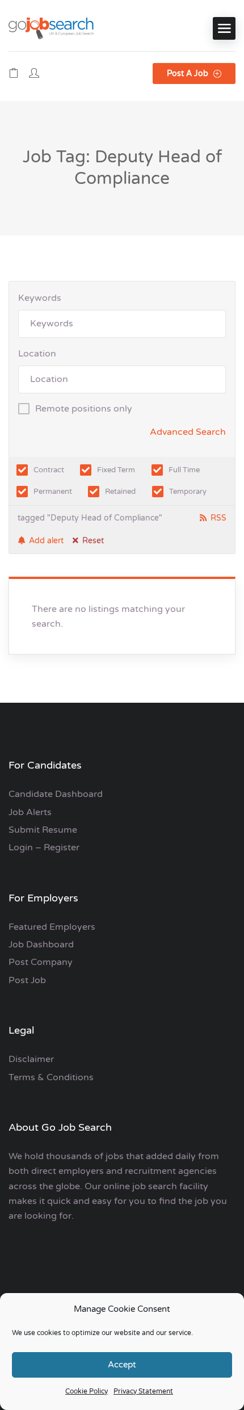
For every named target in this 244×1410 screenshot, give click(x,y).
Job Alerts (30, 812)
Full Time (184, 470)
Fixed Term (116, 470)
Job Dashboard (41, 944)
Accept (122, 1364)
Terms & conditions (51, 1077)
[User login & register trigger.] (34, 73)
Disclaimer (31, 1059)
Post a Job (189, 73)
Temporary (188, 491)
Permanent (52, 491)
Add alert (46, 540)
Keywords (39, 298)
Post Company (41, 962)
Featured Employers (52, 927)
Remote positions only (83, 408)
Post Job (27, 980)
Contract (48, 470)
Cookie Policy (86, 1391)
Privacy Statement (143, 1391)
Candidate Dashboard (56, 794)
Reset (93, 540)
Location (37, 353)
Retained (120, 491)
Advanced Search (188, 432)
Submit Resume (43, 830)
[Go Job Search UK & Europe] (51, 28)
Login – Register (44, 847)
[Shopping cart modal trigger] (14, 73)
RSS (218, 518)
